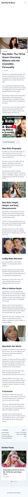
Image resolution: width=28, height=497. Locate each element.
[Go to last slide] (4, 465)
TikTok (10, 167)
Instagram (17, 165)
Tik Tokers (4, 51)
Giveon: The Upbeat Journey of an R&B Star (20, 433)
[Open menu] (25, 3)
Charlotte (6, 70)
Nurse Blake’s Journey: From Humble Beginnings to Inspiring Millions (7, 434)
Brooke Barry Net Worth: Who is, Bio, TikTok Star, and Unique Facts (14, 472)
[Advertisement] (14, 20)
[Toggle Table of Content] (17, 142)
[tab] (11, 481)
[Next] (24, 465)
